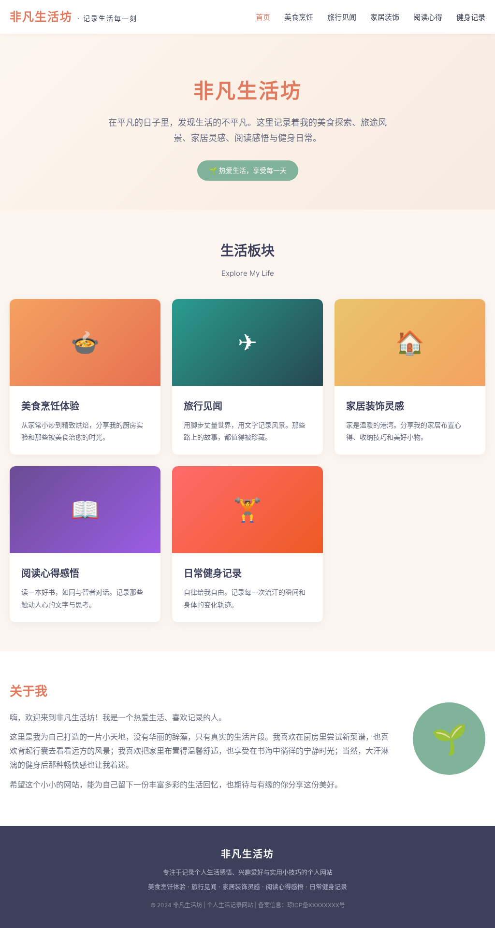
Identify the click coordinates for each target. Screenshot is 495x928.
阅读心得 (427, 17)
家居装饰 (384, 17)
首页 (263, 17)
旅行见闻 (341, 17)
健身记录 (470, 17)
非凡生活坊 (73, 17)
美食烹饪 (298, 17)
